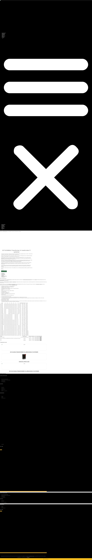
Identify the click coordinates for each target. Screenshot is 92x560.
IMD (30, 279)
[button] (46, 132)
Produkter (3, 33)
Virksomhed (3, 36)
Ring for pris (4, 271)
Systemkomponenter (4, 231)
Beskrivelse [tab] (3, 273)
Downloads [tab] (3, 276)
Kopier (40, 338)
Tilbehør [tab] (2, 275)
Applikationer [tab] (3, 274)
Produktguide (3, 224)
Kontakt (3, 37)
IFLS (7, 284)
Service (2, 227)
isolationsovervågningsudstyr (26, 279)
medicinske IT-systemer (39, 284)
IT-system (35, 279)
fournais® (28, 557)
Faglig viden (3, 35)
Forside (1, 231)
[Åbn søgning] (3, 38)
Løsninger (3, 34)
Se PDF (35, 338)
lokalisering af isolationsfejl (12, 284)
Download (38, 338)
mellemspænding (2, 280)
